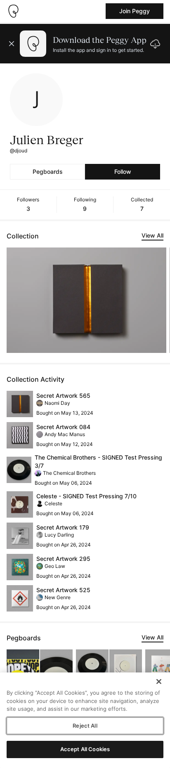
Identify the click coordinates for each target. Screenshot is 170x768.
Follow (122, 171)
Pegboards (48, 171)
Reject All (85, 725)
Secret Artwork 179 (62, 527)
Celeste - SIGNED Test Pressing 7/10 (86, 496)
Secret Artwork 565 (63, 395)
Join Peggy (134, 10)
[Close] (159, 681)
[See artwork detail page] (86, 300)
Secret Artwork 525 (63, 589)
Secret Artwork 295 (63, 558)
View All (152, 235)
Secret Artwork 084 (63, 426)
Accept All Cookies (85, 749)
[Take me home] (13, 11)
